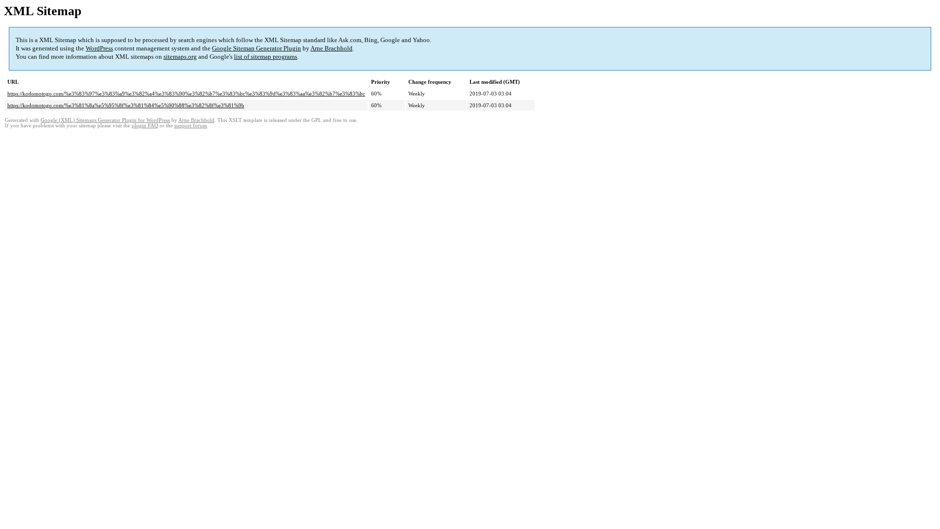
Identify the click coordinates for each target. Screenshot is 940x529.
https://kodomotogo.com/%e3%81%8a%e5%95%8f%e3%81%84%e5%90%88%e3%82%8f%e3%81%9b (125, 105)
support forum (190, 125)
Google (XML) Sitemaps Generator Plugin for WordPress (105, 120)
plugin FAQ (145, 125)
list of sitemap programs (265, 56)
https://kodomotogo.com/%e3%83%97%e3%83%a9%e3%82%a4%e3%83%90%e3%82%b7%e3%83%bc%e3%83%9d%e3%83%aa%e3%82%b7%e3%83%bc (186, 93)
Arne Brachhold (331, 48)
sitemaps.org (180, 56)
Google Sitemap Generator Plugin (256, 48)
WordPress (99, 48)
